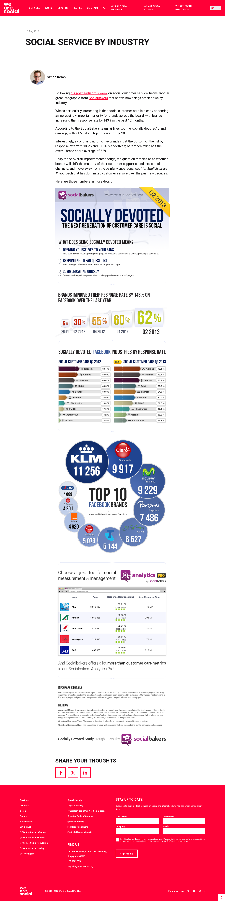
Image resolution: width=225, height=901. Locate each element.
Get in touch (25, 827)
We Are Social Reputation (184, 8)
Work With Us (26, 821)
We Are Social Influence (119, 8)
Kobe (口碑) (28, 853)
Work (48, 8)
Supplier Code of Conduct (80, 816)
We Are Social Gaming (33, 848)
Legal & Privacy (75, 805)
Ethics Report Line (79, 827)
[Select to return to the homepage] (9, 8)
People (77, 8)
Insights (62, 8)
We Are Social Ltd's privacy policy (177, 839)
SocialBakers (98, 98)
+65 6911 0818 (74, 861)
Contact (92, 8)
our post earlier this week (88, 93)
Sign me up (126, 853)
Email (166, 826)
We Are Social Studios (152, 8)
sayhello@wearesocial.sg (80, 866)
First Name (121, 816)
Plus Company (77, 821)
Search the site (75, 800)
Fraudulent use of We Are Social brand (87, 811)
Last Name (168, 816)
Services (34, 8)
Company (120, 826)
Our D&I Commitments (81, 832)
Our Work (24, 805)
